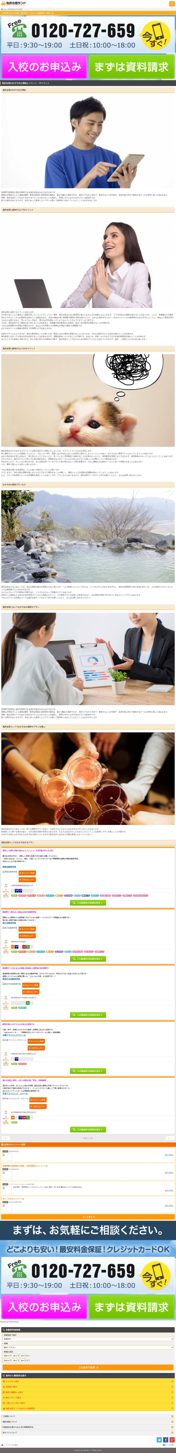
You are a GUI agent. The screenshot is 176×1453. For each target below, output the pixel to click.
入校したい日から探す (15, 1403)
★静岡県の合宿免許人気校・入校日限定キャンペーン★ (25, 1166)
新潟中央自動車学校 (11, 979)
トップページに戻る (11, 1445)
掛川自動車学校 (9, 923)
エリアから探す (12, 1381)
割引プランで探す (13, 1398)
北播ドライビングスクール (14, 1035)
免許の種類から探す (14, 1392)
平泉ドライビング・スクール (15, 1093)
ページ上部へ (170, 1445)
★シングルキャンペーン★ (13, 1199)
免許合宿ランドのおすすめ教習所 (20, 1408)
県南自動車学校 (9, 867)
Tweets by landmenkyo (9, 1322)
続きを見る (169, 1155)
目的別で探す (11, 1387)
